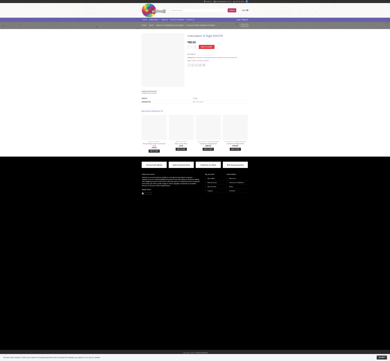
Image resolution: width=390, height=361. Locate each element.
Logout (210, 191)
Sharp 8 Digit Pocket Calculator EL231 (154, 145)
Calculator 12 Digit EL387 (235, 144)
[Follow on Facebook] (246, 1)
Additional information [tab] (149, 93)
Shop (151, 25)
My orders (211, 178)
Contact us (190, 20)
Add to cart (206, 47)
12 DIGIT (193, 61)
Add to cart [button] (154, 151)
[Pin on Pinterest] (200, 65)
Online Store (153, 20)
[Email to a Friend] (196, 65)
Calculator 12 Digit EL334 (208, 144)
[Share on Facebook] (189, 65)
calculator (200, 61)
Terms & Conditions (177, 20)
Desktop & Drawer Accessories (170, 25)
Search (232, 10)
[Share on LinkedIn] (204, 65)
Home (145, 20)
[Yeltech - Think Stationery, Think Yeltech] (154, 10)
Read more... (147, 189)
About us (165, 20)
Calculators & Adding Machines (200, 25)
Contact (232, 191)
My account (212, 187)
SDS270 (206, 61)
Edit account (212, 183)
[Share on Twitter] (193, 65)
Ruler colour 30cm (181, 144)
